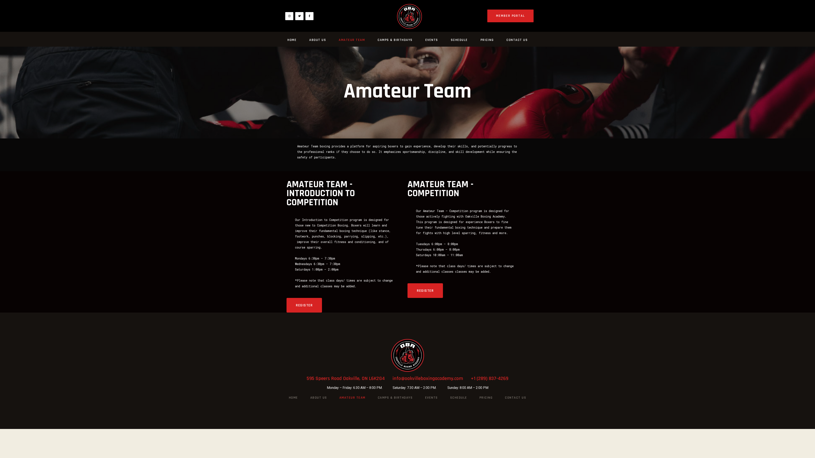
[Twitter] (299, 16)
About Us (317, 40)
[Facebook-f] (309, 16)
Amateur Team (352, 40)
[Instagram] (289, 16)
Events (431, 40)
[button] (510, 16)
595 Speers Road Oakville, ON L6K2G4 (349, 378)
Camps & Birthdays (395, 40)
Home (291, 40)
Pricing (487, 40)
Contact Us (517, 40)
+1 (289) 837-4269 (489, 378)
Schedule (459, 40)
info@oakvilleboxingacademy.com (431, 378)
